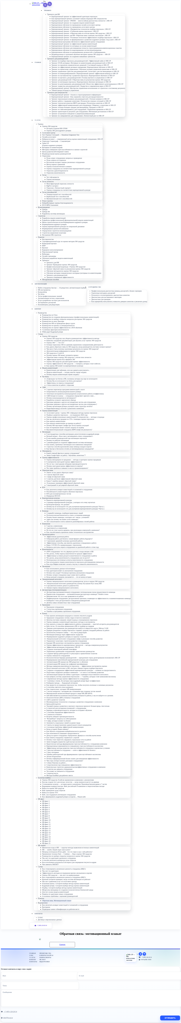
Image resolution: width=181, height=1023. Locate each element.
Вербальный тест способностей (57, 196)
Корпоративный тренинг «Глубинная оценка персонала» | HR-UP (75, 31)
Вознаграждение (44, 207)
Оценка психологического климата (59, 166)
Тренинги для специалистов (57, 92)
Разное (44, 613)
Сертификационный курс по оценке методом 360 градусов (63, 241)
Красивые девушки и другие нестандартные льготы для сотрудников (71, 402)
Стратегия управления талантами (54, 233)
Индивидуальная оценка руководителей (56, 154)
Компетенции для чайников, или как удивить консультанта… (68, 370)
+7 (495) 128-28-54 (42, 925)
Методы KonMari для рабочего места (59, 775)
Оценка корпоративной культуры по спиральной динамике (63, 226)
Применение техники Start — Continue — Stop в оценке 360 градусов (67, 854)
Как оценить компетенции (55, 421)
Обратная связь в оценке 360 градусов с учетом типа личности (68, 357)
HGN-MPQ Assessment (50, 205)
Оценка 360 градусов (49, 126)
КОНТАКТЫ (38, 913)
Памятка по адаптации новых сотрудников (57, 894)
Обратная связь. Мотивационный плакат (56, 901)
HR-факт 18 (46, 837)
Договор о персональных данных (50, 920)
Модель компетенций (50, 368)
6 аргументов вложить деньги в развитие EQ (62, 586)
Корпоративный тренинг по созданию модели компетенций (72, 23)
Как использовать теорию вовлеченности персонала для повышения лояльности (75, 562)
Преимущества (45, 953)
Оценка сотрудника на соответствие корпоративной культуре (68, 169)
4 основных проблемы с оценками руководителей (60, 896)
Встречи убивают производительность (60, 716)
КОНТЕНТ (38, 309)
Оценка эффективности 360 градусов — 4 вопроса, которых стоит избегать (73, 364)
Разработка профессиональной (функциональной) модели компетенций (67, 220)
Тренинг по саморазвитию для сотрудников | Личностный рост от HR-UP (77, 116)
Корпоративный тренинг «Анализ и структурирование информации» (76, 95)
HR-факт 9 (46, 818)
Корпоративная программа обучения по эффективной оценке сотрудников (78, 42)
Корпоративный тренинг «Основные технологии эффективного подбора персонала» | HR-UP (85, 37)
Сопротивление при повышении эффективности (63, 765)
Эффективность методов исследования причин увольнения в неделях (67, 873)
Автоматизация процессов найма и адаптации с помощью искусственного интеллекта (77, 674)
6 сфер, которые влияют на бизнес (58, 721)
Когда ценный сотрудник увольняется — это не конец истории (68, 577)
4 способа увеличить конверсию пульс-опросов (59, 860)
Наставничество (48, 239)
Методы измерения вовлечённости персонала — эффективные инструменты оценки (76, 666)
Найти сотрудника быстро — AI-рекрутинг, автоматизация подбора (62, 288)
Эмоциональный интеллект (52, 579)
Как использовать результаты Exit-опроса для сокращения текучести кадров (69, 862)
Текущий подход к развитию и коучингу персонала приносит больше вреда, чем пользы (77, 706)
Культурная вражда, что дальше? (58, 504)
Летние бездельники (53, 756)
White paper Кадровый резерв (52, 332)
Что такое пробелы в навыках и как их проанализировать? (67, 468)
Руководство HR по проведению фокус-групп (58, 323)
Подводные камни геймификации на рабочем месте (60, 909)
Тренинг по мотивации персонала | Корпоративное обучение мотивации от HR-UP (81, 82)
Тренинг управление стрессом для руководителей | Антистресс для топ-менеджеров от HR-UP (85, 71)
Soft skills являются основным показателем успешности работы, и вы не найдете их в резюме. (79, 695)
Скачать (62, 945)
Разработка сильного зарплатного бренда (61, 400)
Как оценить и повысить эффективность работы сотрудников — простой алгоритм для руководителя (82, 624)
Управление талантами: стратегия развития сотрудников (66, 641)
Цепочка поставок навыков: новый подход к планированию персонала (71, 620)
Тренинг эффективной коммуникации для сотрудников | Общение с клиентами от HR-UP (83, 105)
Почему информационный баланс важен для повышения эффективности (72, 759)
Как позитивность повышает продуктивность (62, 733)
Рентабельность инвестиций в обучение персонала (64, 492)
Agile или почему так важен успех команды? (62, 519)
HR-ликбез (42, 845)
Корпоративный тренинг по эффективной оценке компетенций (74, 44)
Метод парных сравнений (55, 164)
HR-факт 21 (46, 843)
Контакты (33, 961)
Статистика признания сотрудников (59, 609)
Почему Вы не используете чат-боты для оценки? (64, 381)
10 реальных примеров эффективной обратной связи (65, 483)
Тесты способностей (49, 192)
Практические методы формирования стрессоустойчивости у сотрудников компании (76, 744)
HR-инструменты (44, 290)
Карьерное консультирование (52, 250)
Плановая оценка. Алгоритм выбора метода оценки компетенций (65, 883)
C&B (44, 387)
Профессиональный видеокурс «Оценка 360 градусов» (66, 267)
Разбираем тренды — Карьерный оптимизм (62, 683)
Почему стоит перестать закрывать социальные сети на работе (68, 740)
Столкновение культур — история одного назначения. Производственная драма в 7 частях (74, 784)
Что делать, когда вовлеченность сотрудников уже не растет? (68, 558)
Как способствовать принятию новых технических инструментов (70, 532)
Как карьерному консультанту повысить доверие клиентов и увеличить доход (119, 301)
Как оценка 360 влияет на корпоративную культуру (64, 366)
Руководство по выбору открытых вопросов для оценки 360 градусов (67, 319)
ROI (43, 487)
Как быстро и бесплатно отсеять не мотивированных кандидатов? (70, 449)
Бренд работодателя (53, 704)
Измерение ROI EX (53, 496)
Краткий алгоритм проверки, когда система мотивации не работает (66, 879)
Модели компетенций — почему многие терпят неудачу (66, 372)
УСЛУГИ (37, 120)
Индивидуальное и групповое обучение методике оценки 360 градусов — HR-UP (80, 54)
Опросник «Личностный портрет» (58, 188)
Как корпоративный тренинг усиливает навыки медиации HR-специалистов (79, 19)
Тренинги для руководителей (57, 59)
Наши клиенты (45, 957)
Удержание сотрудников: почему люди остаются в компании (68, 618)
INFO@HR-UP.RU (146, 959)
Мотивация (46, 432)
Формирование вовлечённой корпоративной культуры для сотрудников (72, 660)
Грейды (44, 209)
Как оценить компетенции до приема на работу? (63, 423)
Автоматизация (41, 284)
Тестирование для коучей (47, 302)
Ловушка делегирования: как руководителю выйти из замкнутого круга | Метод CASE (77, 628)
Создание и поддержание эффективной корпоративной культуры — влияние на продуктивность (81, 670)
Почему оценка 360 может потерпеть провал (62, 355)
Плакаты (41, 898)
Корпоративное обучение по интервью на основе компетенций (74, 46)
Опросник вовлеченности (55, 173)
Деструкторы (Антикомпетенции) (54, 590)
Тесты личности (48, 181)
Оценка (40, 124)
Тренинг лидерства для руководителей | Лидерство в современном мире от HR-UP (81, 86)
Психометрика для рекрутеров (48, 305)
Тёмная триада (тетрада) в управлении (65, 90)
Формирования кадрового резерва (54, 224)
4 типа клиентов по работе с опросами (60, 385)
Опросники (46, 156)
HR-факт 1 (46, 801)
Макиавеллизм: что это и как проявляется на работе (64, 596)
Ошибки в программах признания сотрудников (63, 611)
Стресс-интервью (52, 752)
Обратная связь (47, 470)
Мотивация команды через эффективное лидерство (64, 635)
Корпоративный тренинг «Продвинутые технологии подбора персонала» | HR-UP (81, 29)
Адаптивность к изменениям (56, 528)
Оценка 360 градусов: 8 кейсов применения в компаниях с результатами (68, 780)
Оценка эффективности (50, 457)
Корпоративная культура (51, 498)
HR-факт (41, 799)
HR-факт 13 (46, 826)
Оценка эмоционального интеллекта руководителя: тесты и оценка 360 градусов (75, 581)
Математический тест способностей (59, 199)
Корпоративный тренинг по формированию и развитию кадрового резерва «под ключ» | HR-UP (85, 40)
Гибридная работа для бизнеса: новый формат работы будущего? (69, 539)
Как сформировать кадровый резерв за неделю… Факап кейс (64, 797)
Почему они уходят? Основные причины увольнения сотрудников (70, 573)
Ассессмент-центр (48, 133)
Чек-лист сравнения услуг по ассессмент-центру (59, 881)
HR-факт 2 (46, 803)
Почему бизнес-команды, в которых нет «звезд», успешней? (67, 517)
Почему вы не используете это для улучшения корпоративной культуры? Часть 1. (75, 507)
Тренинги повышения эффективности (60, 277)
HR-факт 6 (46, 812)
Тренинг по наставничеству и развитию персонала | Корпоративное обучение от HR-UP (83, 76)
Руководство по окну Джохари (53, 321)
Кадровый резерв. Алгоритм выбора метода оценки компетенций (65, 886)
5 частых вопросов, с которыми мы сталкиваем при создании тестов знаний (73, 691)
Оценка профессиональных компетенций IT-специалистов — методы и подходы (75, 417)
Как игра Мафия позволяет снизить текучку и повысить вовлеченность (72, 564)
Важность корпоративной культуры (59, 500)
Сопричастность (52, 773)
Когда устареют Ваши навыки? (57, 729)
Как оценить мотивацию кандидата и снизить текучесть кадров (69, 616)
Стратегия (41, 216)
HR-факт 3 (46, 805)
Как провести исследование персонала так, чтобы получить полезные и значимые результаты (79, 685)
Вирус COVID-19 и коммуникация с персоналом (63, 545)
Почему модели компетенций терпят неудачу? (62, 374)
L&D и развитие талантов (55, 700)
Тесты (44, 175)
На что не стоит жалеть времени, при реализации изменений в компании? (73, 530)
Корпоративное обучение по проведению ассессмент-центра (73, 27)
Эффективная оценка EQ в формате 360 (60, 359)
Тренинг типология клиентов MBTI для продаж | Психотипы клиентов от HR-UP (80, 103)
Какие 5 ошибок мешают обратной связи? (61, 481)
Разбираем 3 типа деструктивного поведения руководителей (68, 600)
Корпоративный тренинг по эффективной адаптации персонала (74, 16)
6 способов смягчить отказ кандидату (59, 687)
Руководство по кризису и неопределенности (58, 325)
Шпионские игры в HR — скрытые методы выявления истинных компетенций (70, 848)
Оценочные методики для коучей (103, 293)
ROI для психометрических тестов (58, 494)
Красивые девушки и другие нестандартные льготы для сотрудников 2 (71, 404)
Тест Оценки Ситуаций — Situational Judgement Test (60, 135)
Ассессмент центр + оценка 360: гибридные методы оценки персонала (71, 413)
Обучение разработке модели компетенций (57, 258)
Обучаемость (46, 451)
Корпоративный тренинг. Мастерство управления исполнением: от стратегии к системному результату (88, 88)
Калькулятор (42, 292)
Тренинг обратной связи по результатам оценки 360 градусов (68, 269)
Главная (32, 953)
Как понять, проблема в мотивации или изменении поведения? (69, 445)
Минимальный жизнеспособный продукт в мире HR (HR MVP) (69, 693)
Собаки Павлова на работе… (56, 763)
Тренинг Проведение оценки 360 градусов (61, 265)
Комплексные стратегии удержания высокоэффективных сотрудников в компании (75, 767)
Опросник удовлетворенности (57, 171)
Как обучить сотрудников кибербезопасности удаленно (66, 731)
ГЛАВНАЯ (38, 62)
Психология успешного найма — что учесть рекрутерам (66, 632)
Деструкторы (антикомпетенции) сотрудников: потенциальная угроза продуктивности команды (80, 592)
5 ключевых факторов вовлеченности (55, 330)
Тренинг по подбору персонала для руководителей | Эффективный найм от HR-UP (81, 61)
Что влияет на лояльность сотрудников (60, 771)
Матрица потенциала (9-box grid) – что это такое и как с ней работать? (67, 852)
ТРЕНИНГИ (47, 10)
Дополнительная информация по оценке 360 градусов (65, 351)
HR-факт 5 (46, 809)
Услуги (32, 957)
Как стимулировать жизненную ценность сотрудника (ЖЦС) (64, 869)
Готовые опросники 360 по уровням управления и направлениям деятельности (74, 345)
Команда (45, 511)
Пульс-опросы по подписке (56, 160)
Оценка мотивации (53, 179)
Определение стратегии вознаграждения (56, 231)
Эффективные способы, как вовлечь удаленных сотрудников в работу (71, 543)
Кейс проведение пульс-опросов (53, 790)
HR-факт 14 (46, 828)
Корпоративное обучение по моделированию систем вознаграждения (76, 50)
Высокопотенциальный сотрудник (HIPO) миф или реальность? (69, 430)
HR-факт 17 (46, 835)
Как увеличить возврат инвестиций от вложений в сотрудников (69, 489)
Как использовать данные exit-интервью (60, 569)
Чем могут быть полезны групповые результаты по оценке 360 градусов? (72, 349)
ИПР (44, 246)
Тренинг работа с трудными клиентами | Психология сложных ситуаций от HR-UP (81, 101)
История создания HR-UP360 (56, 128)
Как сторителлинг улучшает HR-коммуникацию (63, 689)
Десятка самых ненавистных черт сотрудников (63, 603)
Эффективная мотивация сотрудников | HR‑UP (63, 647)
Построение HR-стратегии (51, 235)
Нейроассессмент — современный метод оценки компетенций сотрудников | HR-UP (72, 139)
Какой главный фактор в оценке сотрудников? (63, 453)
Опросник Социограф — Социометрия (56, 141)
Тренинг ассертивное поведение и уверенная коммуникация (73, 114)
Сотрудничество (94, 287)
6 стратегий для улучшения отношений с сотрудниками (66, 708)
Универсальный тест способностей (58, 194)
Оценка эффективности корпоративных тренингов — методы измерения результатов (76, 645)
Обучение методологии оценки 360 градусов (62, 271)
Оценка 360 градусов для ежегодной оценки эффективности (68, 361)
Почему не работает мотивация (57, 440)
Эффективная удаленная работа (57, 537)
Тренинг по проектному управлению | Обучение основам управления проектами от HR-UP (84, 69)
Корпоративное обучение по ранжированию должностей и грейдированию (78, 52)
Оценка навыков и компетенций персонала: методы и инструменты (70, 622)
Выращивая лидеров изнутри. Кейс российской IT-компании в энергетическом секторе (73, 786)
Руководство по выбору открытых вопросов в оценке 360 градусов (66, 856)
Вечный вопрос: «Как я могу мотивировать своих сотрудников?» (69, 436)
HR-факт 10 (46, 820)
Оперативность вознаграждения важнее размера (63, 392)
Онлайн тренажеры (49, 256)
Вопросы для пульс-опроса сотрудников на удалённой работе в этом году (72, 547)
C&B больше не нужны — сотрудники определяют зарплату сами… (70, 396)
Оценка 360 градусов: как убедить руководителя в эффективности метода (72, 338)
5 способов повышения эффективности (60, 712)
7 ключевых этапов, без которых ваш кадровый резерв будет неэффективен (73, 681)
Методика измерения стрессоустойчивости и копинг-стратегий (64, 149)
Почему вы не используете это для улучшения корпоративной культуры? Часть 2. (75, 509)
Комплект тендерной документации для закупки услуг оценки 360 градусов (73, 340)
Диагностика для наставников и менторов (106, 297)
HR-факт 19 (46, 839)
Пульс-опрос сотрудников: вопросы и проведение (64, 158)
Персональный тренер (50, 252)
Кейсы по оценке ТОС (50, 792)
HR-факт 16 (46, 833)
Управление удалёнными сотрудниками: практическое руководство (70, 651)
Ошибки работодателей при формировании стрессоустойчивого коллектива (73, 754)
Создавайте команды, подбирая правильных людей (64, 513)
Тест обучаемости (52, 177)
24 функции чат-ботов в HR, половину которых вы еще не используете (71, 379)
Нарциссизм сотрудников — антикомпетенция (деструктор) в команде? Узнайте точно (77, 594)
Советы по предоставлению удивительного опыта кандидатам (68, 725)
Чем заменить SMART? (50, 864)
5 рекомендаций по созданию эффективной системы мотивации (69, 442)
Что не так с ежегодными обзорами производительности (66, 464)
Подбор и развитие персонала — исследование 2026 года (66, 415)
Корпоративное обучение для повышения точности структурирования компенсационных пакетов (86, 48)
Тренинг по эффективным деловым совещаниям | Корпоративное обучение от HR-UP (82, 67)
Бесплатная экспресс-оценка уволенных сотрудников (65, 162)
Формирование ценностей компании (55, 229)
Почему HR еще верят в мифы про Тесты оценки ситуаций (67, 425)
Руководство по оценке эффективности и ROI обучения (62, 328)
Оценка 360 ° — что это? (55, 343)
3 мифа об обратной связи (55, 477)
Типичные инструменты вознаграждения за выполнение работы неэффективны (75, 394)
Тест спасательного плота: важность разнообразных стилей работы (70, 521)
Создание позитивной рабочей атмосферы (61, 649)
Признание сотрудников (55, 607)
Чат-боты (41, 294)
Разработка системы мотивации (53, 214)
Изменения (46, 524)
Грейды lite (46, 212)
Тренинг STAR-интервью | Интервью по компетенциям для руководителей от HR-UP (82, 63)
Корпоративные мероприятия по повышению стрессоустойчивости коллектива (74, 746)
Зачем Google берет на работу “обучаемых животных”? (66, 455)
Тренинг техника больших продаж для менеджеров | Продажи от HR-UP (77, 107)
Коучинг (45, 248)
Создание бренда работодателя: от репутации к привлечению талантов (71, 653)
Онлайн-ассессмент (49, 137)
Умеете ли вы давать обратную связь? (59, 472)
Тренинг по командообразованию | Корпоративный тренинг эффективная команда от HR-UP (84, 73)
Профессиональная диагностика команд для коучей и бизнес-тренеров (116, 291)
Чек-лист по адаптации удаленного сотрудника (59, 858)
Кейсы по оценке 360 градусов (53, 788)
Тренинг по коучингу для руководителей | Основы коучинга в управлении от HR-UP (81, 78)
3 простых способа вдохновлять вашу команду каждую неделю (69, 447)
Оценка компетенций (50, 411)
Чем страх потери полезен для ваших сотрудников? (64, 761)
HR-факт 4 (46, 807)
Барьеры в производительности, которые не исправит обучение (69, 710)
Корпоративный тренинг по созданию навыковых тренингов (73, 56)
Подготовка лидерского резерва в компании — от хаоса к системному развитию (75, 672)
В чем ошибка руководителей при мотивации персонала (66, 438)
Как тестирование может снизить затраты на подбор (65, 427)
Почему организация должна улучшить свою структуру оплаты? (69, 406)
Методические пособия (50, 279)
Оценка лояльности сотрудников (58, 656)
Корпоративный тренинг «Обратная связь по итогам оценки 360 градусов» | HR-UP (81, 33)
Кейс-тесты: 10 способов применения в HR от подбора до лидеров (70, 626)
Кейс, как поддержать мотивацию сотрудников (59, 795)
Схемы (40, 867)
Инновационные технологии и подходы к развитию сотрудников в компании (74, 702)
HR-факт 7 (46, 814)
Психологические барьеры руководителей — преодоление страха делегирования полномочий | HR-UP (83, 658)
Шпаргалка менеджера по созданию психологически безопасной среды (67, 890)
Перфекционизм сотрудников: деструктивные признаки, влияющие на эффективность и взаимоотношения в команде (88, 598)
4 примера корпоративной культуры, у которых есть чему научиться (70, 502)
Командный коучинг (49, 243)
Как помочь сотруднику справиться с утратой (62, 738)
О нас (31, 955)
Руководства (42, 313)
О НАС (40, 917)
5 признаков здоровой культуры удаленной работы (64, 541)
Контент (32, 959)
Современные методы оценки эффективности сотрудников (67, 679)
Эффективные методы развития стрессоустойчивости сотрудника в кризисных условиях (78, 748)
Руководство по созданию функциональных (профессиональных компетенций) (70, 317)
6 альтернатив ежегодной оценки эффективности (64, 462)
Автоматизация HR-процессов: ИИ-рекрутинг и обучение (67, 662)
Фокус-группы (47, 201)
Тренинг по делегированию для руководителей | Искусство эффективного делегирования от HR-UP (87, 84)
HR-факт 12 (46, 824)
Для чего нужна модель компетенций (55, 892)
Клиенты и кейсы (44, 778)
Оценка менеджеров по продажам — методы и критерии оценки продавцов (73, 460)
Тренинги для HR (53, 14)
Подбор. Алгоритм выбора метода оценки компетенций (62, 888)
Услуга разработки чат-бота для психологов (53, 300)
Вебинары (45, 254)
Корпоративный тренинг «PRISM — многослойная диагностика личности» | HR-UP (81, 21)
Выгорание (46, 907)
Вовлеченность (47, 549)
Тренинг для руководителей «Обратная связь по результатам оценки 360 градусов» (81, 80)
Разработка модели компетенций (54, 218)
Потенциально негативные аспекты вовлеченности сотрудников (69, 560)
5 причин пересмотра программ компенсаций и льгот (65, 389)
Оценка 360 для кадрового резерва (58, 130)
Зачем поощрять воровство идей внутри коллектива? (65, 742)
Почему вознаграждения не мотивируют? (61, 398)
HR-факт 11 (46, 822)
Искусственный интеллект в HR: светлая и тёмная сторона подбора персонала (74, 668)
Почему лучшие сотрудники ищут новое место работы (65, 575)
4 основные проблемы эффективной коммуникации (65, 727)
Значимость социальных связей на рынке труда (63, 723)
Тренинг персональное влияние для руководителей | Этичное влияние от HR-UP (80, 99)
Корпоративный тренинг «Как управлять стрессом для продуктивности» (77, 97)
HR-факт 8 (46, 816)
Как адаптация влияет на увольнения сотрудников (64, 571)
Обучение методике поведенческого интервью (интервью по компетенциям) (73, 273)
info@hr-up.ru (8, 1018)
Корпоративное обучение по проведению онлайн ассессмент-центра (75, 25)
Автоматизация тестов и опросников (51, 298)
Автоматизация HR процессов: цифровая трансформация (66, 664)
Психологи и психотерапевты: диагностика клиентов (110, 295)
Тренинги (45, 260)
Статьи (40, 334)
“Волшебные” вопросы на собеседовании (61, 719)
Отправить (170, 1018)
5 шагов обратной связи (54, 475)
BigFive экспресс (52, 186)
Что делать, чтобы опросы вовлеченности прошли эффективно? (69, 554)
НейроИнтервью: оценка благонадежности (57, 203)
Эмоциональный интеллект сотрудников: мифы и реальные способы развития (74, 639)
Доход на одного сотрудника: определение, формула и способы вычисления (73, 735)
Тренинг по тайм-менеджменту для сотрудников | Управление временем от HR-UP (81, 109)
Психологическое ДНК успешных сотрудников (63, 698)
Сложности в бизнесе (54, 714)
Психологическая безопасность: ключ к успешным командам (68, 515)
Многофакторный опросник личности (60, 184)
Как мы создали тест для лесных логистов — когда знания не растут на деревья (70, 782)
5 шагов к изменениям (54, 526)
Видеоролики (43, 903)
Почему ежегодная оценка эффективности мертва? (64, 466)
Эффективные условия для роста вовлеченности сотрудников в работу (71, 556)
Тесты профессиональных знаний (50, 296)
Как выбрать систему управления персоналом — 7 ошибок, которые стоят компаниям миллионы (81, 677)
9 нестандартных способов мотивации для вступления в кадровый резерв (72, 434)
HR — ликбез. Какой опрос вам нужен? (56, 850)
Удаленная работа (48, 534)
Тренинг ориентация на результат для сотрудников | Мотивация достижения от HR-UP (82, 111)
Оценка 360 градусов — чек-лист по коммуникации (60, 875)
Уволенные (46, 566)
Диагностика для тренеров (100, 299)
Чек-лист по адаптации (50, 871)
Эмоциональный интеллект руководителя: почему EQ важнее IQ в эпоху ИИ (74, 583)
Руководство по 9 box (50, 315)
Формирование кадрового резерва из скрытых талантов (66, 637)
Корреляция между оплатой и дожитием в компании (65, 408)
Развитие (41, 237)
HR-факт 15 (46, 831)
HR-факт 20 (46, 841)
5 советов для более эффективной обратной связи (64, 479)
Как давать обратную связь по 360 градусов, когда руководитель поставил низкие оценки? (78, 347)
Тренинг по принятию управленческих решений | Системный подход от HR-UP (80, 65)
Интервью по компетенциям (52, 147)
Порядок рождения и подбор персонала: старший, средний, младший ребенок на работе (77, 630)
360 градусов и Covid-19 (55, 353)
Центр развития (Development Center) (55, 152)
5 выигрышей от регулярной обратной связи (62, 485)
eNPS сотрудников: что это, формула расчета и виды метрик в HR (70, 551)
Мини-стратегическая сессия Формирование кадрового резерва (65, 222)
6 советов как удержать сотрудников (59, 769)
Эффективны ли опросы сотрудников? (60, 383)
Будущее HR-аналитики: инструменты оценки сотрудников (67, 643)
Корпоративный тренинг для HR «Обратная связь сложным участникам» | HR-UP (80, 35)
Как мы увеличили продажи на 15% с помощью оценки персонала (70, 419)
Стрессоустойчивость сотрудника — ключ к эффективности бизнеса (70, 750)
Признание (46, 605)
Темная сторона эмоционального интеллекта (62, 588)
